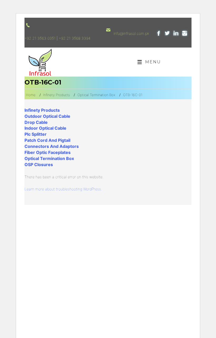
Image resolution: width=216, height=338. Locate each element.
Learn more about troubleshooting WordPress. (63, 189)
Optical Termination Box (96, 95)
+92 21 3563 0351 (40, 38)
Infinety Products (56, 95)
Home (31, 95)
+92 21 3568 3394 (74, 38)
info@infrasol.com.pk (131, 33)
